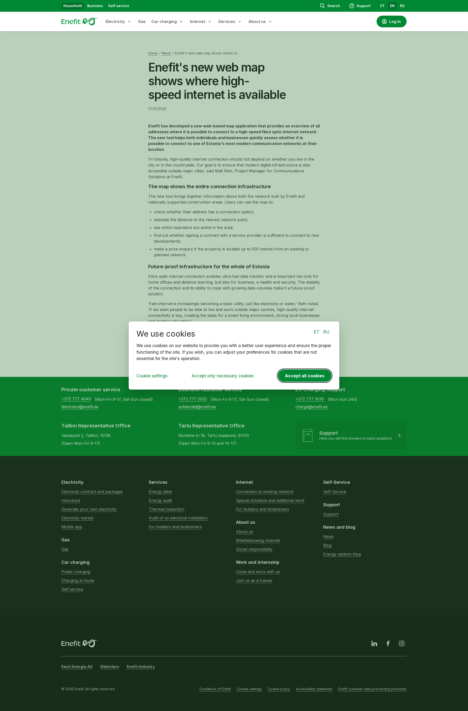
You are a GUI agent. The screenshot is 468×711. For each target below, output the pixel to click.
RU (326, 331)
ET (316, 331)
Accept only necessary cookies (223, 375)
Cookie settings (151, 375)
